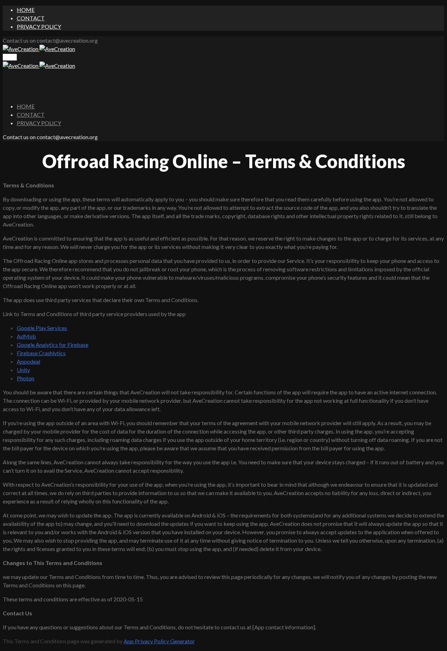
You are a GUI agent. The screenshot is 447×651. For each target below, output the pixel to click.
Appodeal (28, 361)
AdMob (26, 336)
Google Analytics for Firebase (52, 344)
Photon (25, 378)
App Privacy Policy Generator (159, 641)
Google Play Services (42, 327)
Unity (23, 369)
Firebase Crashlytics (41, 353)
